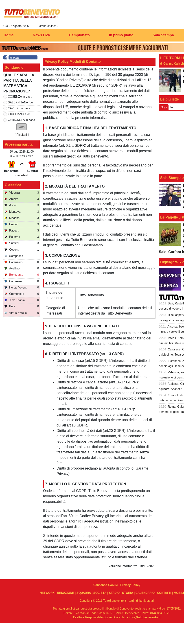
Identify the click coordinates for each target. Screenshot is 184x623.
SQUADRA (84, 593)
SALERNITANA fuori (21, 102)
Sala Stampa (171, 178)
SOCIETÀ (99, 593)
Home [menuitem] (9, 35)
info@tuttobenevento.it (144, 617)
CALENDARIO (145, 593)
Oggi (164, 107)
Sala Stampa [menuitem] (163, 35)
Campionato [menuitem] (79, 35)
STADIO (114, 593)
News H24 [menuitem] (41, 35)
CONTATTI (164, 593)
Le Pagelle (169, 217)
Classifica (13, 185)
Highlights (169, 262)
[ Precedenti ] (21, 175)
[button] (21, 126)
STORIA (127, 593)
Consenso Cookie (105, 585)
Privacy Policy (130, 585)
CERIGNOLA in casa (21, 120)
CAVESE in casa (19, 108)
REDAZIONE (65, 593)
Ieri (172, 107)
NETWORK (47, 593)
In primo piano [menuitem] (121, 35)
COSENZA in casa (20, 96)
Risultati (21, 134)
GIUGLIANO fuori (19, 114)
